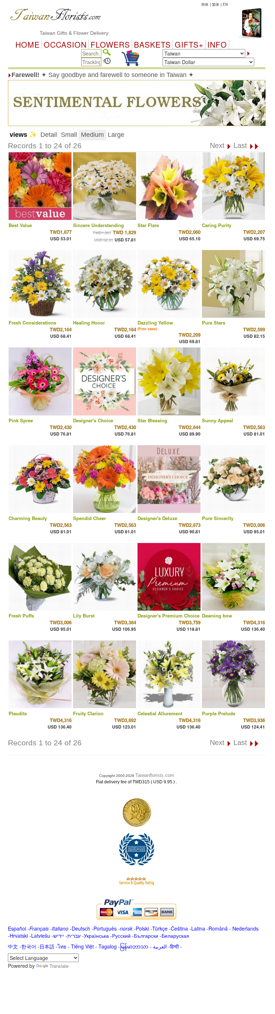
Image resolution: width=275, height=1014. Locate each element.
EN (225, 4)
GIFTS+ (189, 44)
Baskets (152, 44)
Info (217, 44)
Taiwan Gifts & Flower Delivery (57, 33)
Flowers (110, 44)
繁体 (215, 4)
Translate (58, 965)
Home (27, 44)
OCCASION (65, 44)
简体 (204, 4)
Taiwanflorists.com (154, 775)
